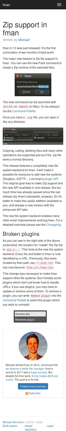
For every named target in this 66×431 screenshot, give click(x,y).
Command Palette (24, 111)
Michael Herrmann (13, 422)
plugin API (51, 179)
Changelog (53, 224)
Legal (50, 426)
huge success (39, 372)
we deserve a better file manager (25, 368)
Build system (10, 426)
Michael (24, 39)
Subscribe (34, 393)
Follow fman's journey (33, 386)
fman (6, 4)
